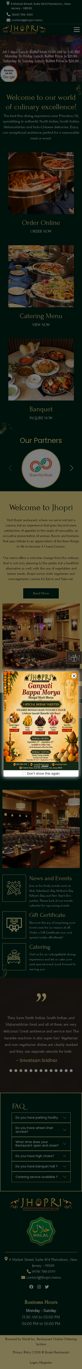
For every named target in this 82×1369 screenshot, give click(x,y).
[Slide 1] (37, 766)
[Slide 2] (45, 766)
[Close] (74, 676)
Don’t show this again (43, 773)
